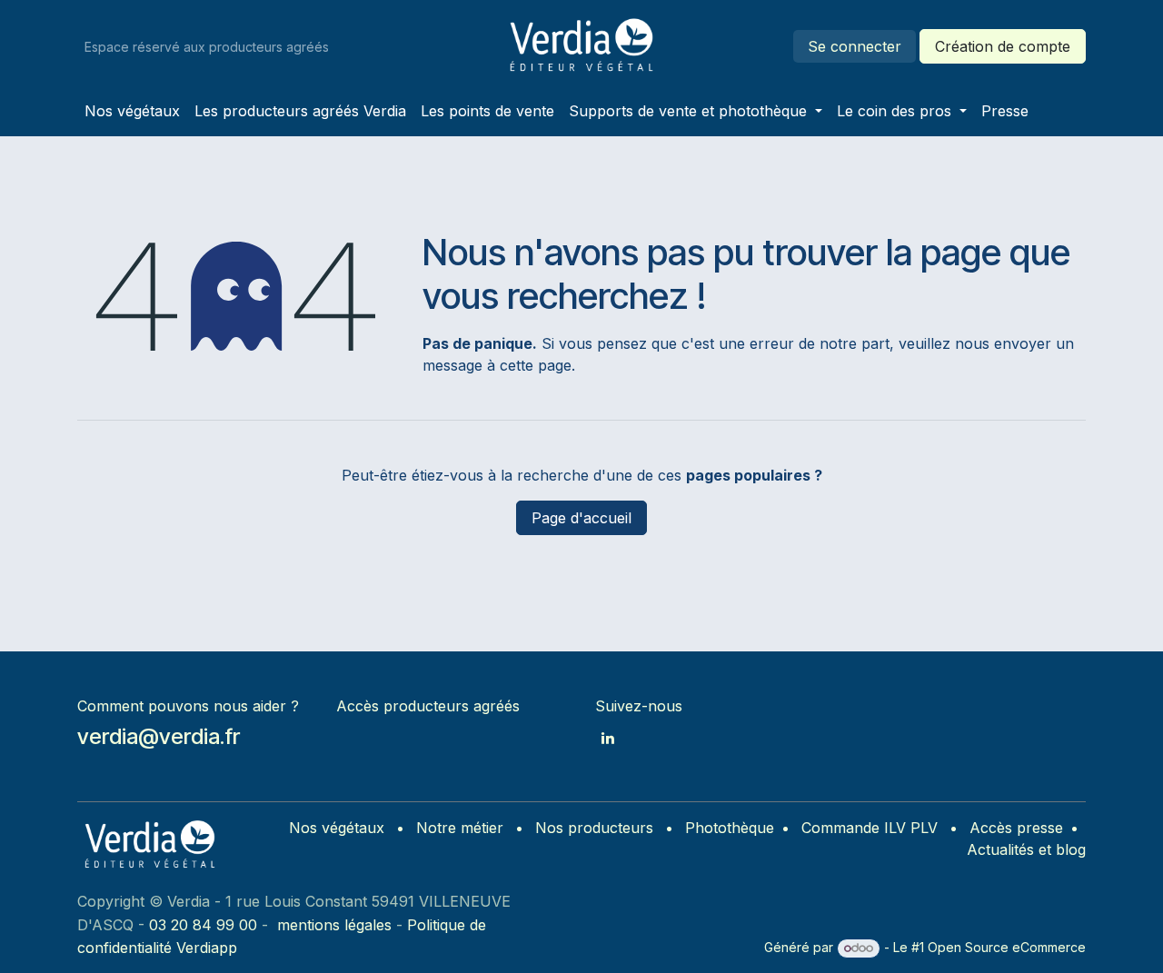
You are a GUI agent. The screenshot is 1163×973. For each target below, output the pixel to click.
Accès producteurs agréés (428, 706)
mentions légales (334, 925)
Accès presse (1016, 828)
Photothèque (729, 828)
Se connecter (854, 46)
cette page (536, 365)
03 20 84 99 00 (203, 925)
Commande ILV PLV (869, 828)
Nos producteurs (594, 828)
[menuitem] (132, 111)
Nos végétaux (336, 828)
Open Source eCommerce (1007, 947)
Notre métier (459, 828)
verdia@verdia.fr (158, 736)
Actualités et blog (1026, 849)
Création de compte (1002, 46)
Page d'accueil (581, 518)
